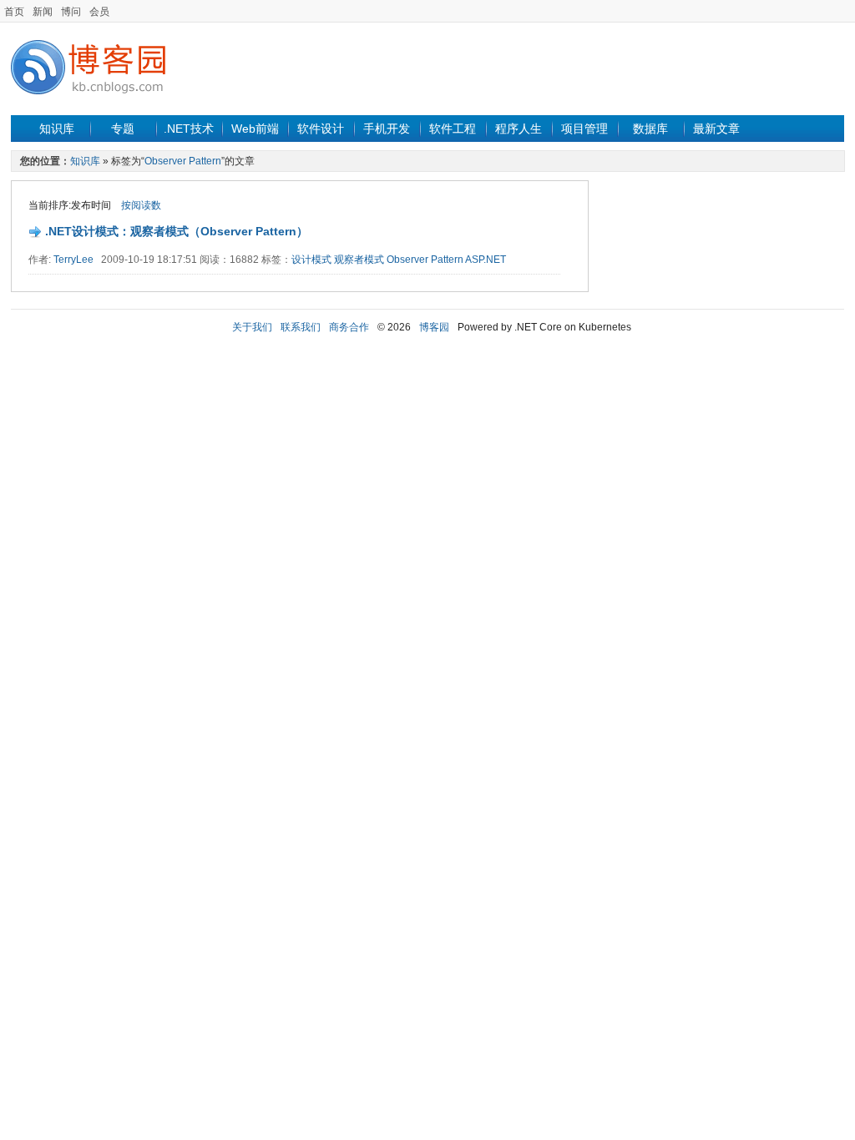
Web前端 (255, 128)
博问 (71, 12)
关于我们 (252, 327)
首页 (14, 12)
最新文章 (716, 128)
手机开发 (386, 128)
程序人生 (518, 128)
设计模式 (311, 259)
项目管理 (584, 128)
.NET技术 (189, 128)
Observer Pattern (182, 161)
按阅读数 (141, 205)
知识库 (56, 128)
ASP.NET (485, 259)
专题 (122, 128)
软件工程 (452, 128)
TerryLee (73, 259)
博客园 (434, 327)
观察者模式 (359, 259)
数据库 (650, 128)
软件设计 (320, 128)
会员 (99, 12)
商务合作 (349, 327)
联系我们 (301, 327)
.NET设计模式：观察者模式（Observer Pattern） (176, 231)
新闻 (43, 12)
